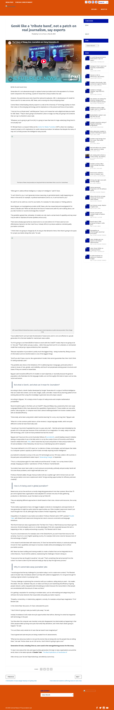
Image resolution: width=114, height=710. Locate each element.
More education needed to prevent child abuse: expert (98, 132)
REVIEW (103, 176)
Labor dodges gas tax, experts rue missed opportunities (96, 241)
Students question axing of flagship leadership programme (98, 124)
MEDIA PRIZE (9, 2)
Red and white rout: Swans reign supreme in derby (98, 148)
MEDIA (98, 143)
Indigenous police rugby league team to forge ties (97, 108)
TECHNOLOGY (100, 62)
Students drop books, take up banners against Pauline (98, 83)
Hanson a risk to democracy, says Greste (97, 75)
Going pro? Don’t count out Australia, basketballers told (98, 67)
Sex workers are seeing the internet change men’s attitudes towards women (98, 100)
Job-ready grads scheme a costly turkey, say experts (98, 155)
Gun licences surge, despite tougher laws (98, 206)
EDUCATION (100, 127)
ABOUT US (104, 9)
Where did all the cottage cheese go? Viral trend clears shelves (97, 197)
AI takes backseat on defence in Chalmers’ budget (96, 257)
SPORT (99, 70)
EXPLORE (94, 9)
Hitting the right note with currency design (98, 180)
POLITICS (99, 78)
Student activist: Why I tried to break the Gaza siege (97, 165)
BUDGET (98, 192)
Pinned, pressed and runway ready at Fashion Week (97, 214)
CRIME (98, 134)
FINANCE (98, 183)
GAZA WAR (99, 168)
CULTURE (99, 176)
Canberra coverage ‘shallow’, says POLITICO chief (97, 91)
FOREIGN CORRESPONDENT (23, 2)
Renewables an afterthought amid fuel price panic (97, 232)
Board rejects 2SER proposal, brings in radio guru (97, 223)
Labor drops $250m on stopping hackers (96, 249)
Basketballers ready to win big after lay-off (98, 115)
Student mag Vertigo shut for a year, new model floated (98, 140)
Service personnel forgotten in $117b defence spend (98, 189)
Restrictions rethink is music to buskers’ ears (96, 173)
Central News (42, 34)
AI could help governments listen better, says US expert (98, 58)
